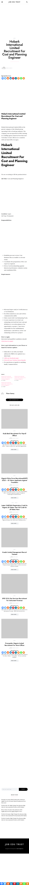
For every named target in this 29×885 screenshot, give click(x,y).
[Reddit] (8, 78)
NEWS (16, 502)
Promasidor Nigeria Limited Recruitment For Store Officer (14, 644)
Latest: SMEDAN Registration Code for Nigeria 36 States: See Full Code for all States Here (14, 507)
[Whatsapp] (21, 78)
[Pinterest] (13, 78)
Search (23, 789)
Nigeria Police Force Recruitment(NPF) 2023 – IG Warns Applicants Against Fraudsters (14, 480)
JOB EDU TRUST (14, 2)
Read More (13, 449)
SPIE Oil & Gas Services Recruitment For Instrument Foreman (14, 599)
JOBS (14, 38)
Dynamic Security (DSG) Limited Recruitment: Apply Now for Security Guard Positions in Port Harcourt (13, 801)
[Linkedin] (10, 78)
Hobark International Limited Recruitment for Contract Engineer (6, 378)
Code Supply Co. (20, 848)
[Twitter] (5, 78)
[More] (24, 78)
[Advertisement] (14, 22)
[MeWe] (16, 78)
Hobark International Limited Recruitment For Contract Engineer (20, 378)
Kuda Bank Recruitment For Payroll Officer (14, 434)
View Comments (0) (13, 399)
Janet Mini (15, 556)
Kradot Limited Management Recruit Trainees (14, 553)
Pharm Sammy (9, 68)
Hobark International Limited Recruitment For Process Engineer (7, 384)
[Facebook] (2, 78)
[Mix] (18, 78)
